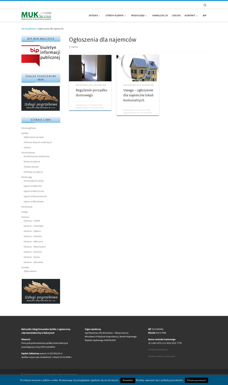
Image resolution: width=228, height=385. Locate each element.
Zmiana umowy (31, 166)
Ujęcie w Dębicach (33, 185)
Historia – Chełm (32, 220)
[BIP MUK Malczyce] (40, 56)
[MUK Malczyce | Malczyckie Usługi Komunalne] (36, 15)
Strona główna (28, 28)
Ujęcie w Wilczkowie (34, 201)
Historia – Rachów (33, 251)
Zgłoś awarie (30, 271)
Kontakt (25, 267)
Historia (25, 217)
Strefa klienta (28, 152)
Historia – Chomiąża (33, 225)
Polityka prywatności (158, 349)
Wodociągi (26, 177)
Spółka (24, 133)
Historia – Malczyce (33, 241)
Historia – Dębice (32, 231)
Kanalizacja (26, 206)
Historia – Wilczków (33, 262)
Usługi (24, 211)
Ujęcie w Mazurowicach (35, 196)
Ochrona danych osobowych (38, 142)
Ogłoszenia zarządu (34, 137)
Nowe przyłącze (32, 161)
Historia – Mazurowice (35, 246)
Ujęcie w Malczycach (34, 191)
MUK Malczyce (37, 374)
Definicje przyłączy (33, 171)
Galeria (27, 147)
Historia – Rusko (32, 257)
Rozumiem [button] (128, 380)
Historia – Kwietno (33, 236)
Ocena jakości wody (34, 180)
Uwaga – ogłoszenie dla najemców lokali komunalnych (138, 95)
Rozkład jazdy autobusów (36, 156)
